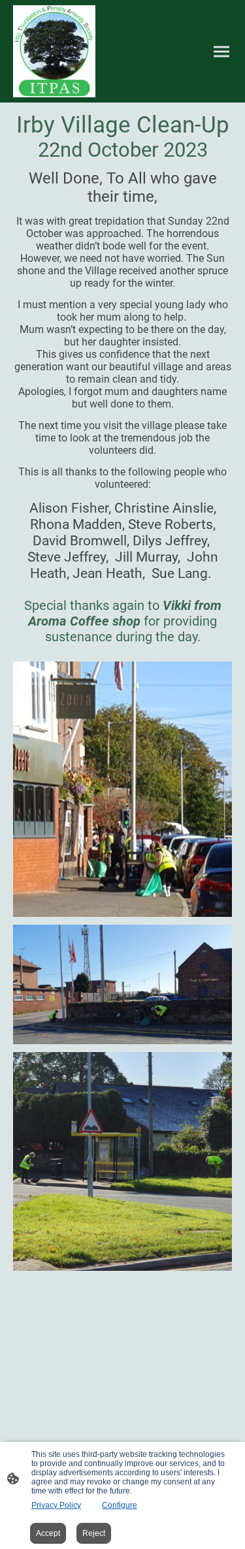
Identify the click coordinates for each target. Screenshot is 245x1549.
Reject (93, 1533)
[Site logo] (54, 51)
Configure (119, 1505)
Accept (48, 1533)
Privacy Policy (56, 1505)
